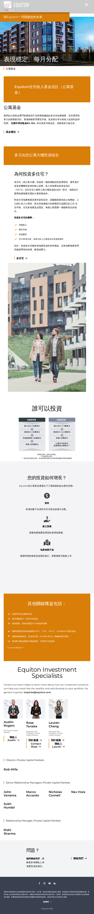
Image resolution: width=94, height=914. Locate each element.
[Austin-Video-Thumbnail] (13, 700)
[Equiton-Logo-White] (17, 2)
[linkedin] (55, 883)
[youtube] (50, 883)
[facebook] (39, 883)
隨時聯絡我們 (33, 858)
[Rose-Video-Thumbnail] (35, 700)
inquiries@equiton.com (37, 692)
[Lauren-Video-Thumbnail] (58, 700)
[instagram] (44, 883)
